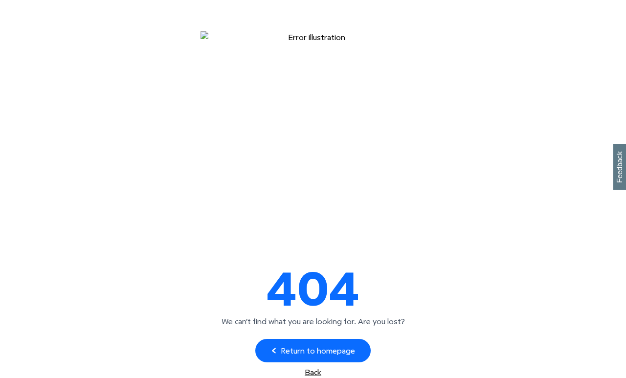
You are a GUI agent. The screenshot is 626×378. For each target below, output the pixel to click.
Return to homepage (318, 350)
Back (313, 372)
